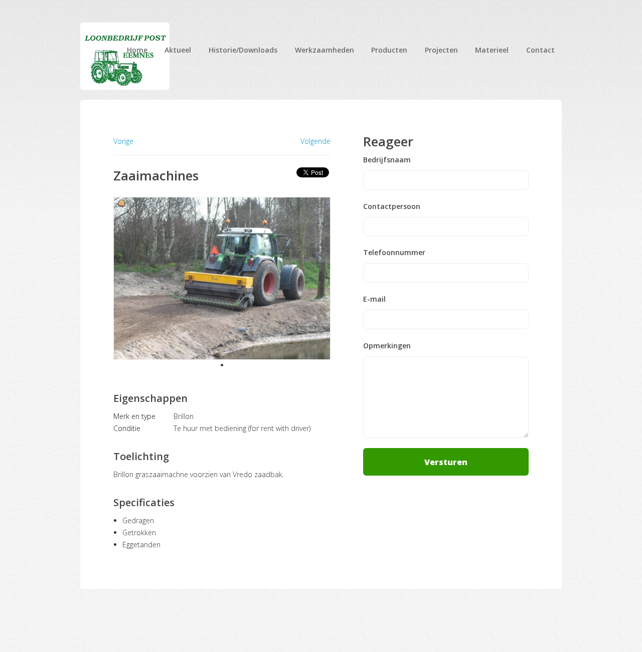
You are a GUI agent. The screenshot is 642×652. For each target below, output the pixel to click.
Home (137, 50)
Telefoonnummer (394, 252)
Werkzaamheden (324, 50)
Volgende (315, 141)
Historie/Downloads (243, 50)
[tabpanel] (222, 278)
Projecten (441, 50)
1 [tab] (222, 365)
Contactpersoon (391, 206)
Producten (389, 50)
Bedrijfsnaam (387, 159)
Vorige (123, 141)
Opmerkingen (387, 345)
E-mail (374, 299)
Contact (540, 50)
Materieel (492, 50)
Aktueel (178, 50)
